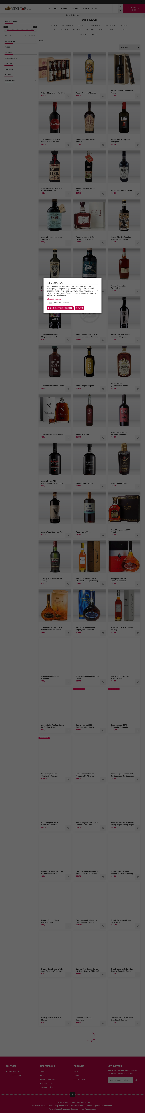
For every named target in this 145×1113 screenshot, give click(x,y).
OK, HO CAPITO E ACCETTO (60, 308)
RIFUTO (79, 308)
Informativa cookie (54, 299)
